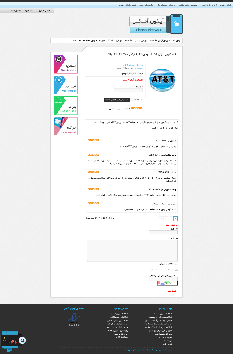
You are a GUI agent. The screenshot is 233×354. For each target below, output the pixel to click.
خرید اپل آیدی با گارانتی (117, 323)
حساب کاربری (44, 10)
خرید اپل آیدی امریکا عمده (116, 327)
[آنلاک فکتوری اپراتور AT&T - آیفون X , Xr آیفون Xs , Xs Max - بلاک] (162, 94)
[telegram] (66, 93)
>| (161, 218)
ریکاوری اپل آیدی (146, 5)
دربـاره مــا (168, 340)
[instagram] (66, 72)
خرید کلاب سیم (121, 334)
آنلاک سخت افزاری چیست (160, 317)
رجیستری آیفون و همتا (118, 330)
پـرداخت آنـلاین (121, 337)
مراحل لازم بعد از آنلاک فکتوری (158, 320)
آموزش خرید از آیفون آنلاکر (160, 330)
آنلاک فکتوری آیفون (119, 313)
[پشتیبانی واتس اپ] (66, 114)
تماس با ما (167, 344)
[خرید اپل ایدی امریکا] (66, 134)
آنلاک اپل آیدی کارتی (119, 317)
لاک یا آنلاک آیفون (209, 5)
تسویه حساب (14, 10)
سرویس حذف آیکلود (188, 5)
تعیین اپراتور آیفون (127, 5)
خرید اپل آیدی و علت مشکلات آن (157, 323)
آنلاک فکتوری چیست (162, 313)
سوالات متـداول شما (163, 334)
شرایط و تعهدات (165, 337)
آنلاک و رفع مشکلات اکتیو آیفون (158, 327)
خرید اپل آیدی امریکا (167, 5)
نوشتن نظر (110, 108)
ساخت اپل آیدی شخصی (117, 320)
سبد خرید (29, 10)
